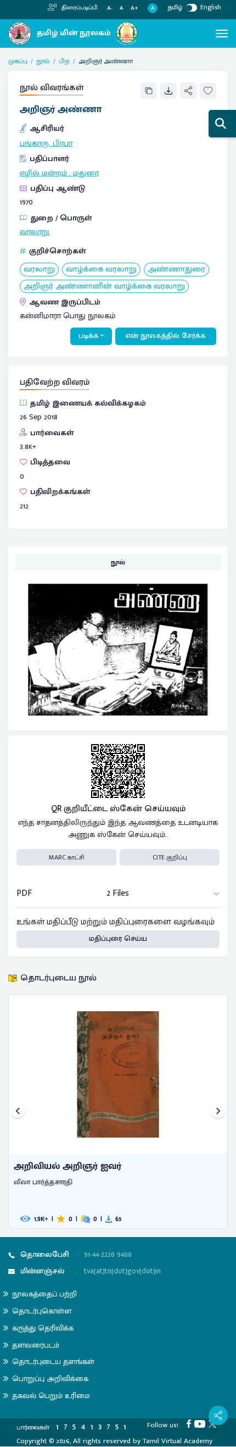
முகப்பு (17, 61)
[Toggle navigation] (222, 33)
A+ (134, 8)
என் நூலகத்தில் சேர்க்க (166, 336)
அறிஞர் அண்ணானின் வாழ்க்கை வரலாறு (104, 286)
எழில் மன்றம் (43, 173)
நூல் (43, 61)
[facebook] (190, 1423)
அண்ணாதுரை (176, 269)
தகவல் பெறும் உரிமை (51, 1395)
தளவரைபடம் (35, 1345)
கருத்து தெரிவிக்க (43, 1328)
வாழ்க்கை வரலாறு (101, 269)
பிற (64, 61)
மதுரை (86, 173)
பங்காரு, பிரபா (46, 143)
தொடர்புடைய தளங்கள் (53, 1361)
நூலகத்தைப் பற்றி (44, 1294)
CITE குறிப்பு (170, 857)
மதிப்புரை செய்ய (118, 939)
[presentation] (17, 1111)
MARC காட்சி (67, 857)
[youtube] (201, 1423)
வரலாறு (34, 232)
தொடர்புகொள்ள (41, 1311)
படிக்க (88, 336)
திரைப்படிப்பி (79, 8)
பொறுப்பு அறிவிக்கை (50, 1378)
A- (110, 8)
